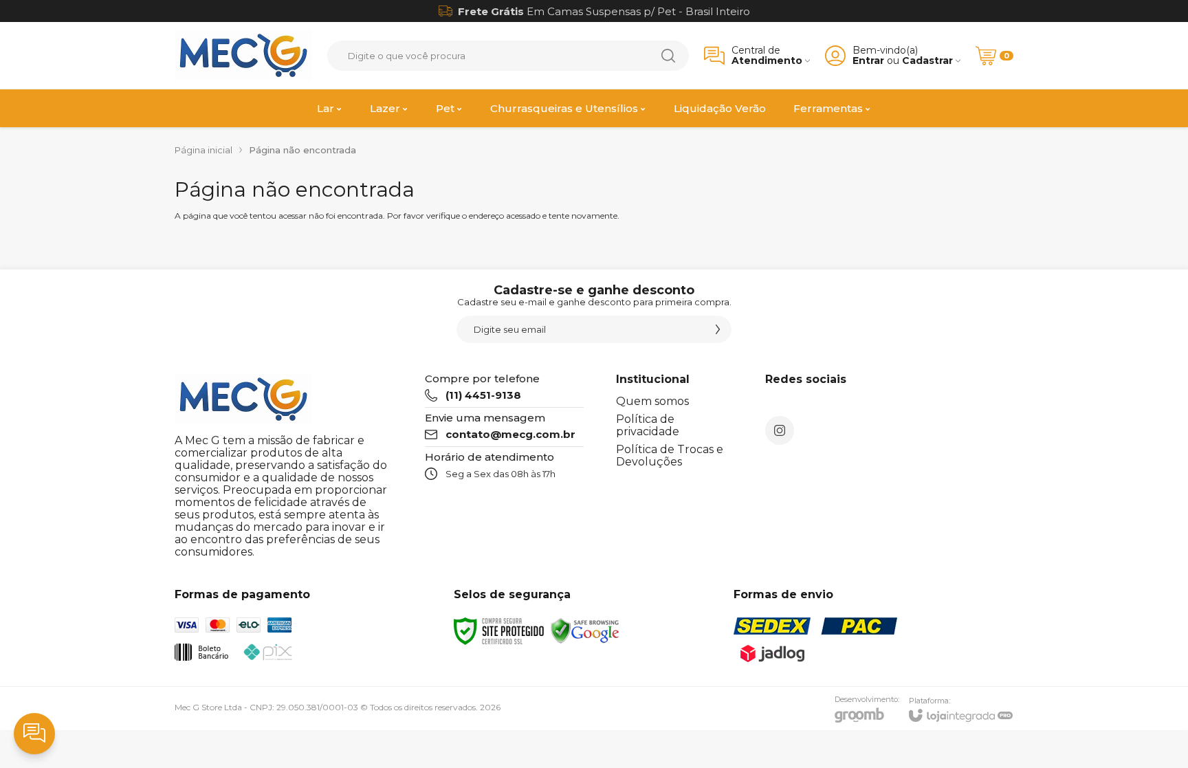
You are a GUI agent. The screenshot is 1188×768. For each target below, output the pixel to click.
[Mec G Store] (243, 55)
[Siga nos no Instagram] (779, 430)
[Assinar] (718, 329)
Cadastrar (927, 61)
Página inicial (203, 149)
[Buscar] (668, 56)
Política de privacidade (647, 425)
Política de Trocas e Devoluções (669, 455)
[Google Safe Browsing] (585, 630)
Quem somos (652, 401)
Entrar (868, 61)
